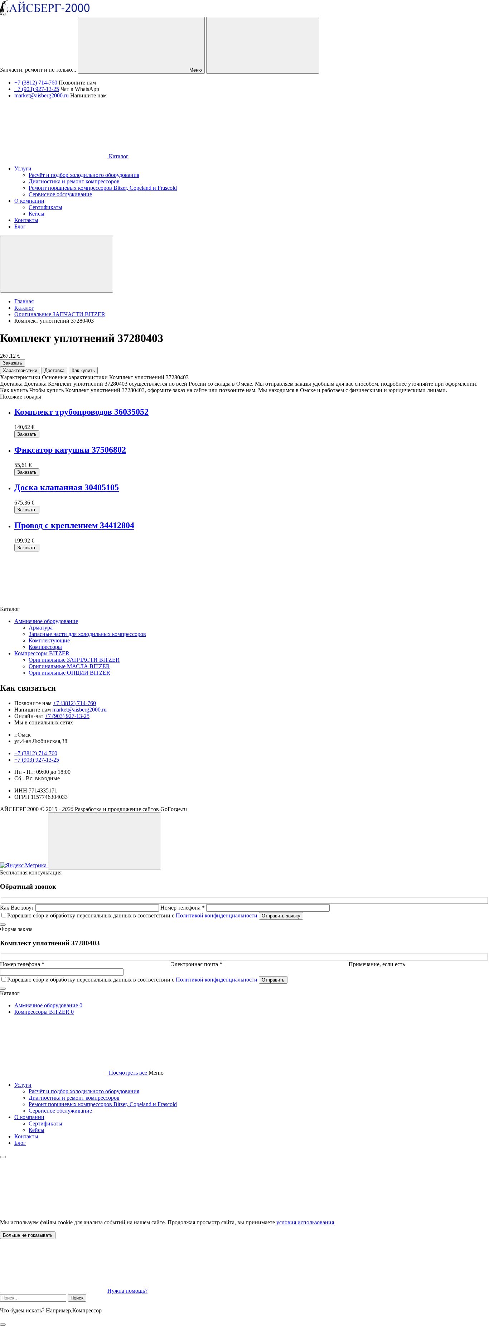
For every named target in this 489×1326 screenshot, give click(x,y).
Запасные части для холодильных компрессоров (87, 634)
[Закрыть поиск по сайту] (3, 1324)
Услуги (23, 1085)
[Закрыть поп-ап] (3, 925)
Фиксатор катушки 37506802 (70, 449)
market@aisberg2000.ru (41, 95)
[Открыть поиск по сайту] (262, 45)
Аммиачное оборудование (46, 621)
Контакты (26, 1136)
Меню (195, 70)
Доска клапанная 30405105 (66, 487)
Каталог (118, 156)
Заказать (12, 363)
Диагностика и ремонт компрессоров (74, 1098)
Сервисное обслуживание (60, 1111)
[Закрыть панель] (3, 1157)
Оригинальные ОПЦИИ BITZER (69, 673)
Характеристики (20, 370)
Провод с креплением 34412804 (74, 525)
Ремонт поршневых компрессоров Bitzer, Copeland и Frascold (103, 1104)
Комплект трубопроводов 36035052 (81, 411)
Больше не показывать (28, 1235)
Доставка (54, 370)
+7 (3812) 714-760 (35, 82)
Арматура (41, 628)
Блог (20, 1143)
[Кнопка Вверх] (104, 841)
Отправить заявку (281, 915)
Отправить (273, 980)
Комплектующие (49, 640)
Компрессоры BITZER (41, 653)
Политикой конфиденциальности (216, 915)
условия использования (305, 1222)
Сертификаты (45, 1123)
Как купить (83, 370)
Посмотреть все (128, 1073)
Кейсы (36, 1130)
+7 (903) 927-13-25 (36, 89)
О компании (29, 1117)
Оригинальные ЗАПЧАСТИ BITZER (74, 660)
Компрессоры (45, 647)
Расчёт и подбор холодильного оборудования (84, 1091)
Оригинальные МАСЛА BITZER (69, 666)
